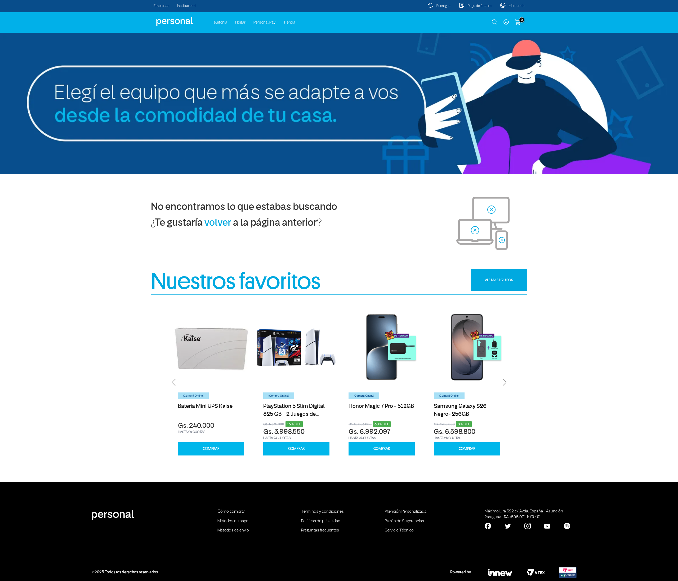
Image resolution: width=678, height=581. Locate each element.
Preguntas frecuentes (320, 530)
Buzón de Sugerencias (404, 521)
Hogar (240, 22)
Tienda (289, 22)
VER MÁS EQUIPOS (499, 280)
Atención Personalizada (405, 511)
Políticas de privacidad (320, 521)
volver (217, 223)
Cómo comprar (231, 511)
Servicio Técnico (399, 530)
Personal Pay (264, 22)
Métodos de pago (232, 521)
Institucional (187, 6)
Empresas (161, 6)
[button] (173, 382)
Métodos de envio (233, 530)
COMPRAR (211, 449)
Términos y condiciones (322, 511)
